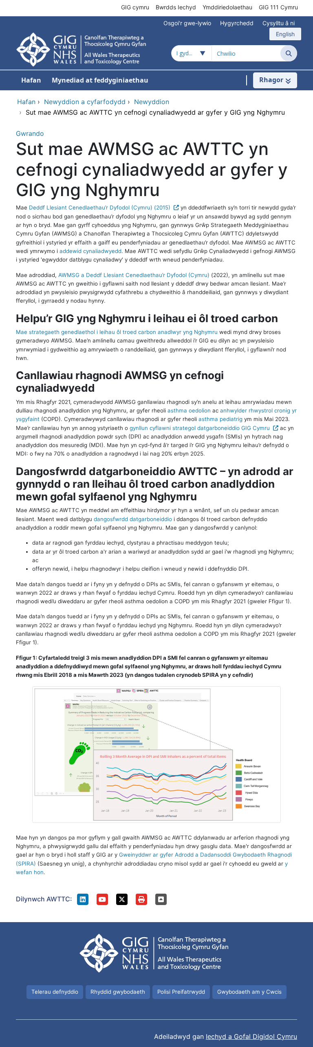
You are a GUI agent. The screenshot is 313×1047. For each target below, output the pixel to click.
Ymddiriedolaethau (227, 7)
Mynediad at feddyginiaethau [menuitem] (100, 80)
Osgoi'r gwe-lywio (187, 23)
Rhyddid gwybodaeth (117, 991)
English (285, 34)
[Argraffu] (141, 899)
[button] (83, 899)
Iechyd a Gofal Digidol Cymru (251, 1036)
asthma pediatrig (220, 419)
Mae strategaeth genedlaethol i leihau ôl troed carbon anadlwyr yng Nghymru (117, 332)
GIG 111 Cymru (278, 7)
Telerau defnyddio (54, 991)
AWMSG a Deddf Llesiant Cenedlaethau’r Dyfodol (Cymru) (133, 275)
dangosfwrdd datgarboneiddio (133, 519)
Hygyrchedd (236, 23)
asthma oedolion (189, 410)
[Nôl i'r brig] (161, 899)
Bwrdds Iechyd (176, 7)
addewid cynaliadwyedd (90, 251)
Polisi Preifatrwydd (181, 991)
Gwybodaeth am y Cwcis (249, 991)
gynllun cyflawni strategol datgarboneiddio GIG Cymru (200, 428)
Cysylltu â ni (278, 23)
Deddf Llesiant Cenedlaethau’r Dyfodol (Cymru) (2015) (99, 207)
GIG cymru (135, 7)
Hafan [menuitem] (31, 80)
